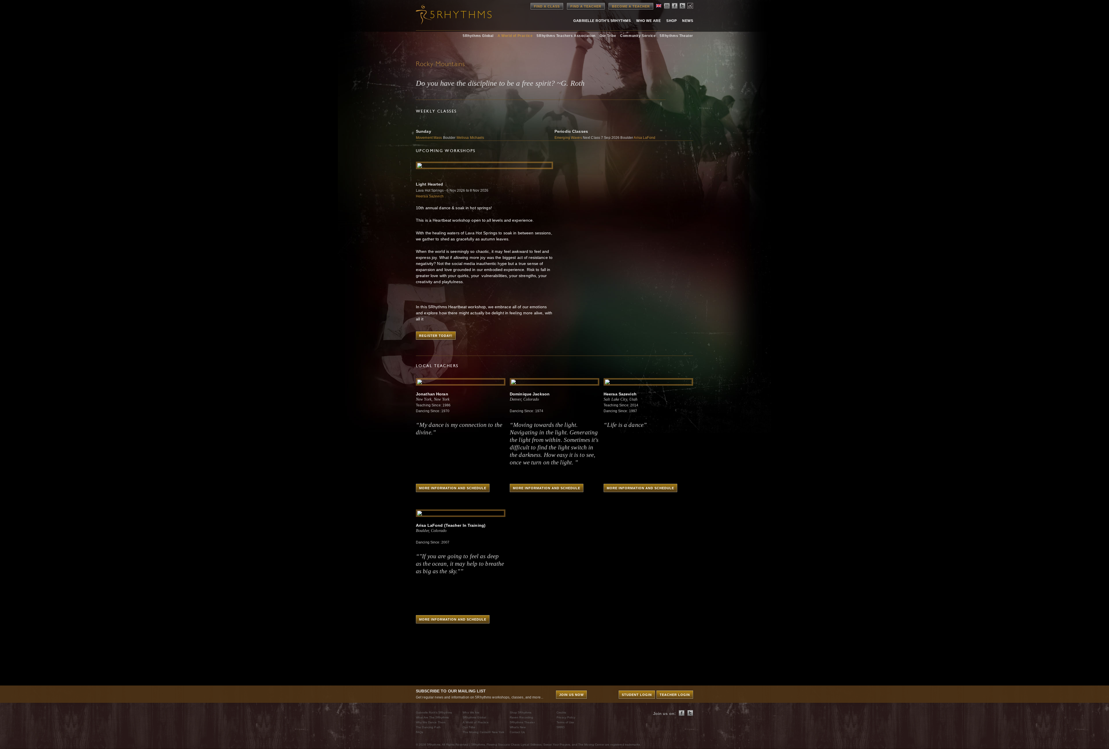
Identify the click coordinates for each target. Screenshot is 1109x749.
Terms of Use (565, 722)
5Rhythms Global (478, 36)
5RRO (561, 727)
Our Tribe (608, 36)
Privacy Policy (566, 717)
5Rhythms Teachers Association (566, 36)
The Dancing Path (428, 727)
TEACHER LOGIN (675, 694)
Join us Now (571, 694)
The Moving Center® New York (483, 732)
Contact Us (517, 732)
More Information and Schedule (452, 488)
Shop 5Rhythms (521, 712)
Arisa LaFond (644, 138)
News (687, 21)
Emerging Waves (568, 138)
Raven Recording (521, 717)
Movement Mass (429, 138)
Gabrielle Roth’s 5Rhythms (434, 712)
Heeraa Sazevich (430, 196)
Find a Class (547, 6)
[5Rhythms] (447, 14)
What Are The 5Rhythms (432, 717)
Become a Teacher (631, 6)
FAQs (419, 732)
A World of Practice (515, 36)
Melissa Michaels (470, 138)
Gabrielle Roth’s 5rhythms (602, 21)
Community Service (638, 36)
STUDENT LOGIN (637, 694)
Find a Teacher (585, 6)
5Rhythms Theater (676, 36)
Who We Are (648, 21)
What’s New (518, 727)
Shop (671, 21)
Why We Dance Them (430, 722)
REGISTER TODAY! (436, 335)
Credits (561, 712)
